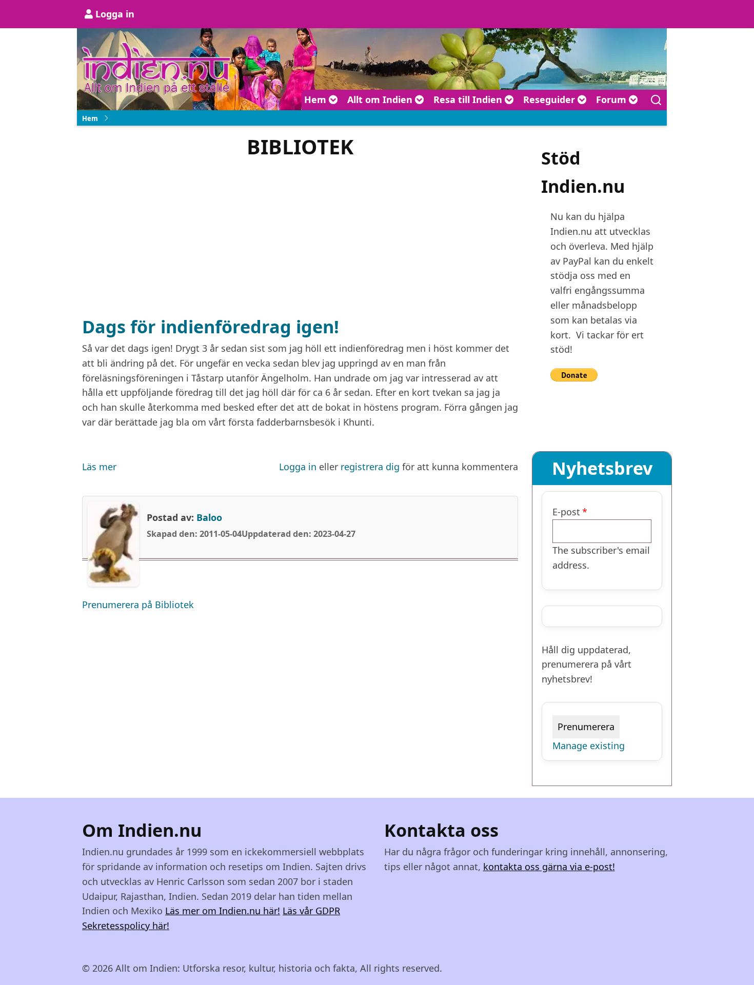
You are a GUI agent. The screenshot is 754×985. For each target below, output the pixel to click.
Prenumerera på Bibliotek (138, 604)
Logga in (114, 14)
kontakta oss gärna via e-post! (549, 866)
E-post (566, 512)
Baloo (209, 517)
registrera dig (370, 466)
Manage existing (588, 745)
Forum (612, 99)
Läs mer (99, 467)
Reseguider (550, 99)
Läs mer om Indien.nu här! (222, 910)
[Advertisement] (300, 236)
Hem (316, 99)
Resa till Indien (469, 99)
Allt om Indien (381, 99)
